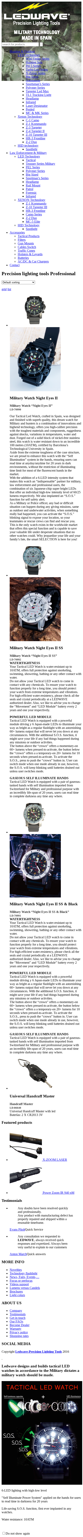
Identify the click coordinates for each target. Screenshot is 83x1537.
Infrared (31, 102)
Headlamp (32, 98)
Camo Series (34, 214)
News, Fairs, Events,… (24, 1277)
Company (16, 1310)
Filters (22, 239)
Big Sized (32, 76)
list (9, 289)
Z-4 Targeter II (35, 131)
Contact (15, 265)
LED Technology (29, 55)
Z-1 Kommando (36, 124)
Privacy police (19, 1332)
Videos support (19, 1284)
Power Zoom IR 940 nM (58, 1192)
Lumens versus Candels (25, 1288)
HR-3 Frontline (35, 138)
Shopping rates (19, 1336)
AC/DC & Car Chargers (33, 261)
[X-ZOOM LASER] (26, 1159)
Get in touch (17, 1318)
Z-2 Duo (31, 142)
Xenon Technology (30, 116)
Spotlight (31, 149)
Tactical (31, 160)
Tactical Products (28, 236)
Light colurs (17, 1295)
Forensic (31, 192)
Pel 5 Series (33, 66)
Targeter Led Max (37, 91)
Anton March (18, 1254)
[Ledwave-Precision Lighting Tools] (37, 40)
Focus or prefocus (21, 1280)
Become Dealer (19, 1325)
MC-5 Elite (33, 221)
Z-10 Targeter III (36, 134)
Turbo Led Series (37, 69)
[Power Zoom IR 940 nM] (26, 1192)
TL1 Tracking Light (38, 95)
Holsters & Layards (30, 254)
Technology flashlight (23, 1273)
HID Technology (28, 225)
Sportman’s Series (37, 178)
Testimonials (18, 1314)
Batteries (23, 258)
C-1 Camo (32, 120)
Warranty (15, 1328)
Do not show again (18, 1533)
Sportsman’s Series (38, 84)
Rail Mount (33, 185)
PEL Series (33, 167)
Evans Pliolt (17, 1229)
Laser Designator (37, 105)
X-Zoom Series (35, 73)
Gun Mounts (26, 243)
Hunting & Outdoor (22, 51)
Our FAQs (16, 1321)
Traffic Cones (26, 250)
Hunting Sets (34, 62)
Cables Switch (27, 247)
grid (4, 289)
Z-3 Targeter (34, 127)
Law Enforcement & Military (28, 153)
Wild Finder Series (37, 58)
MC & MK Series (37, 113)
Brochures (16, 1291)
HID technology (28, 145)
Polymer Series (35, 87)
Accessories (17, 232)
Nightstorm (33, 80)
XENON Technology (31, 200)
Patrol (29, 189)
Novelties (16, 1269)
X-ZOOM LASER (55, 1159)
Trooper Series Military (40, 163)
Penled (30, 109)
